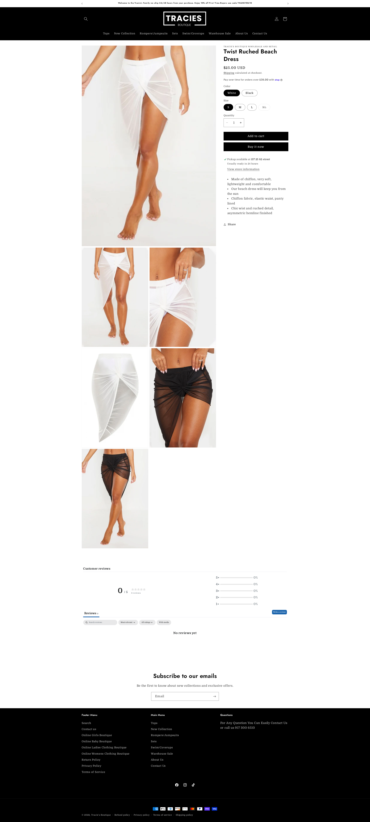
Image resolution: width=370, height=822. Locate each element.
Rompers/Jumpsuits (165, 735)
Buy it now (256, 146)
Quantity (229, 115)
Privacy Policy (91, 766)
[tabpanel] (185, 642)
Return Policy (91, 759)
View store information (243, 169)
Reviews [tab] (91, 613)
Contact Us (158, 766)
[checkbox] (164, 622)
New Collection (161, 729)
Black (250, 93)
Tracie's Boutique (101, 815)
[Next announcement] (288, 3)
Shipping (229, 73)
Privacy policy (142, 815)
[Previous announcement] (82, 3)
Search (86, 723)
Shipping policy (184, 815)
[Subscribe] (214, 696)
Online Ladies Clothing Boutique (104, 747)
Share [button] (232, 224)
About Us (157, 759)
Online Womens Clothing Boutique (106, 753)
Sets (154, 741)
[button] (86, 19)
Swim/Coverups (162, 747)
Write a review (279, 612)
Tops (154, 723)
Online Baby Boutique (97, 741)
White (231, 93)
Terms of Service (93, 772)
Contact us (89, 729)
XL (266, 108)
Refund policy (122, 815)
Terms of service (162, 815)
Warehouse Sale (162, 753)
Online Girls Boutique (97, 735)
